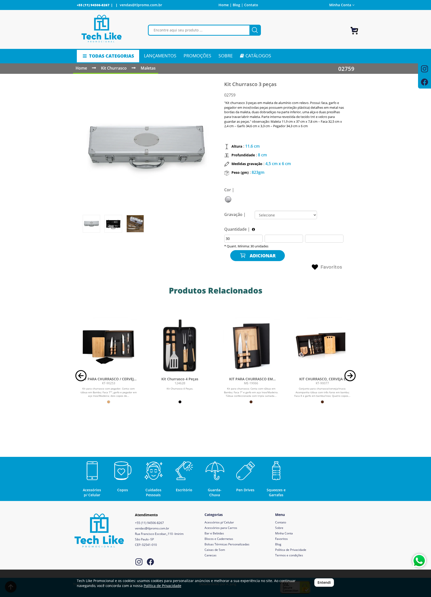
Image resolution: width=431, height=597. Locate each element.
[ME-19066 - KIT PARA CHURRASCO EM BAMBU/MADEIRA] (251, 345)
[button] (81, 375)
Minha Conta (284, 533)
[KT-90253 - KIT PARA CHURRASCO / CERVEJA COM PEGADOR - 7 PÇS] (108, 345)
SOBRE (225, 56)
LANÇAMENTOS (160, 56)
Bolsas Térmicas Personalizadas (227, 544)
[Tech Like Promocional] (102, 29)
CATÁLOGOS (257, 56)
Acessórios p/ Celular (219, 522)
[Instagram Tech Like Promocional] (139, 562)
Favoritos (331, 267)
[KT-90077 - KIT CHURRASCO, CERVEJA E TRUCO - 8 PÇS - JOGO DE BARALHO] (322, 345)
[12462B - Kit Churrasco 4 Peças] (180, 345)
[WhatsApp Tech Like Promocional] (419, 561)
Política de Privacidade (290, 550)
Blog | (238, 4)
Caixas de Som (215, 550)
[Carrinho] (354, 28)
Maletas (148, 68)
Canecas (210, 555)
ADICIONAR (262, 256)
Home (81, 68)
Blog (278, 544)
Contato (251, 4)
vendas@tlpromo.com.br (141, 4)
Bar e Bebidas (214, 533)
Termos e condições (289, 555)
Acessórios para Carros (221, 528)
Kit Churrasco (114, 68)
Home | (225, 4)
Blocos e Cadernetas (219, 539)
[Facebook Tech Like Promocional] (150, 562)
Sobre (279, 528)
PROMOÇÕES (197, 56)
